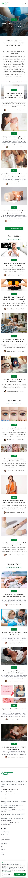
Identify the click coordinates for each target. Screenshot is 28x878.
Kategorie (4, 843)
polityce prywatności (6, 871)
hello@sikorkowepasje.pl (9, 794)
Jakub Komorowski (5, 839)
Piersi (14, 170)
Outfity (2, 854)
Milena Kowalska (5, 831)
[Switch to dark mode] (22, 3)
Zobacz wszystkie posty (14, 239)
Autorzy (3, 828)
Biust (14, 89)
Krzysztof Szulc (4, 834)
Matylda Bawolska (5, 837)
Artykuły (4, 798)
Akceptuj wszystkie (20, 874)
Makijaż (14, 424)
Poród (14, 19)
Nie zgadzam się (8, 874)
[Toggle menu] (25, 3)
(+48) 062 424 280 (7, 791)
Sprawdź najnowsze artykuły (14, 228)
